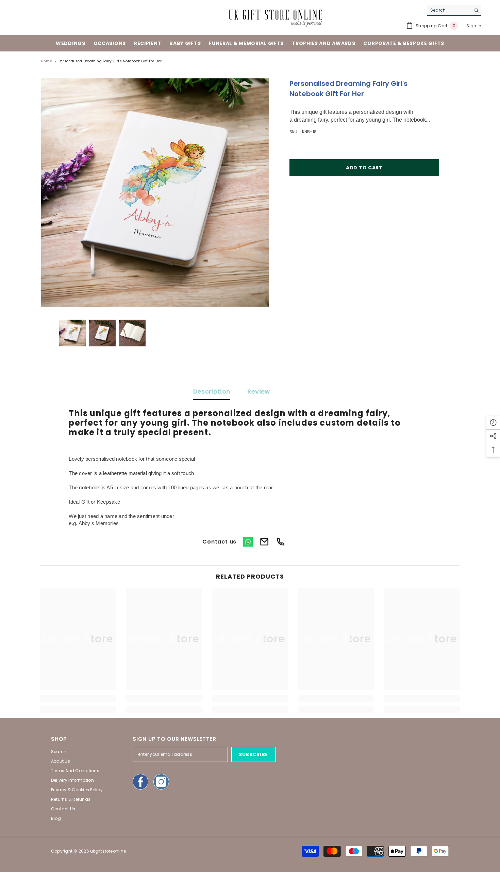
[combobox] (449, 10)
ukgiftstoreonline (108, 851)
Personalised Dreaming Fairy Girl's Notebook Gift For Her (110, 61)
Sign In (473, 26)
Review (258, 391)
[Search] (454, 10)
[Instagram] (161, 782)
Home (46, 61)
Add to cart (364, 167)
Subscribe (253, 754)
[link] (78, 698)
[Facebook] (140, 782)
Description (212, 391)
